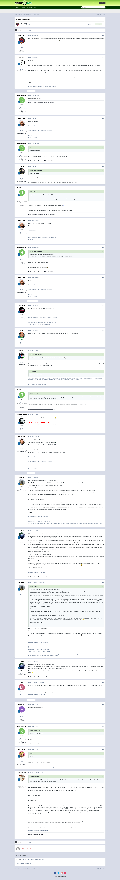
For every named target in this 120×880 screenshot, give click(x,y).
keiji (21, 330)
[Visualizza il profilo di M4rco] (22, 356)
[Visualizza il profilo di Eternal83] (22, 709)
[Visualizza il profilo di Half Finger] (22, 310)
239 (22, 69)
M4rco (21, 350)
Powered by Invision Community (60, 877)
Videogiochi (32, 24)
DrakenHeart (21, 118)
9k (22, 761)
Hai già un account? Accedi (90, 2)
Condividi (91, 24)
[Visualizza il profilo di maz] (22, 687)
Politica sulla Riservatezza (60, 876)
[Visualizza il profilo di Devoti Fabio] (22, 482)
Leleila (23, 787)
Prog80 (21, 530)
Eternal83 (21, 704)
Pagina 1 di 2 (30, 30)
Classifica (43, 10)
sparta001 (21, 749)
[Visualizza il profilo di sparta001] (22, 754)
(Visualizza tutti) (40, 859)
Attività (23, 7)
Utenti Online (35, 10)
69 (22, 317)
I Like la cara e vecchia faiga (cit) (35, 834)
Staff (29, 10)
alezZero (24, 695)
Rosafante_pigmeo (21, 415)
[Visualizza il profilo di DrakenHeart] (22, 123)
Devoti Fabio (21, 477)
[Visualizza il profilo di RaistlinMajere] (22, 777)
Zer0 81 (24, 72)
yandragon (24, 23)
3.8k (22, 489)
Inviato (33, 35)
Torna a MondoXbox (31, 7)
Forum (16, 10)
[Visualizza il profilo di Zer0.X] (22, 62)
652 (22, 428)
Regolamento (23, 10)
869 (22, 784)
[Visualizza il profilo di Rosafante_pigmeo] (22, 421)
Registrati (102, 2)
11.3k (22, 342)
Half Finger (21, 305)
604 (22, 542)
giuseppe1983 (22, 720)
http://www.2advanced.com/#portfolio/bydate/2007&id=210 (42, 444)
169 (22, 694)
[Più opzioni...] (103, 35)
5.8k (22, 362)
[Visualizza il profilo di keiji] (22, 335)
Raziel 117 (24, 181)
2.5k (22, 107)
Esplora (17, 7)
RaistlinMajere (21, 772)
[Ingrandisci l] (59, 40)
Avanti (21, 30)
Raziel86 (21, 166)
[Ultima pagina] (25, 30)
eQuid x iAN (24, 431)
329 (22, 130)
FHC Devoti (24, 490)
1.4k (22, 716)
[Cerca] (103, 7)
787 (22, 178)
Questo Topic (98, 7)
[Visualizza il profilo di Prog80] (22, 535)
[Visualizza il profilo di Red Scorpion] (22, 100)
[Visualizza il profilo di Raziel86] (22, 171)
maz (21, 682)
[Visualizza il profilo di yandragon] (17, 24)
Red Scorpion (21, 95)
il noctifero (24, 764)
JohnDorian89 (22, 51)
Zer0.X (21, 57)
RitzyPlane (24, 320)
